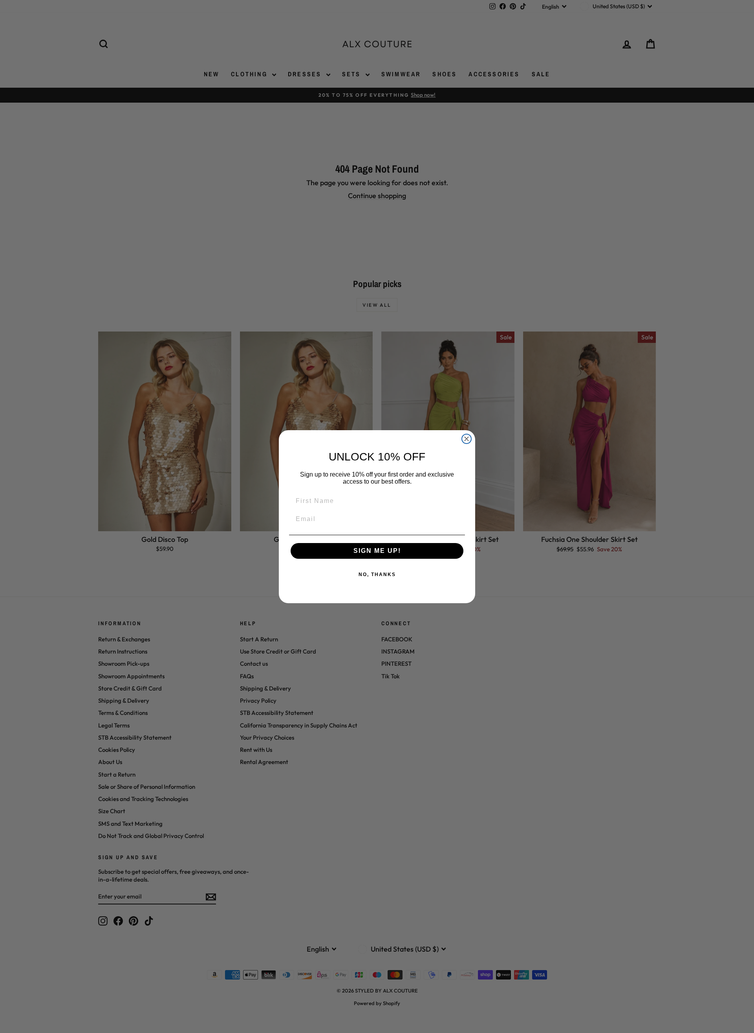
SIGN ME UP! (377, 550)
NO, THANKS (377, 574)
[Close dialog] (466, 439)
